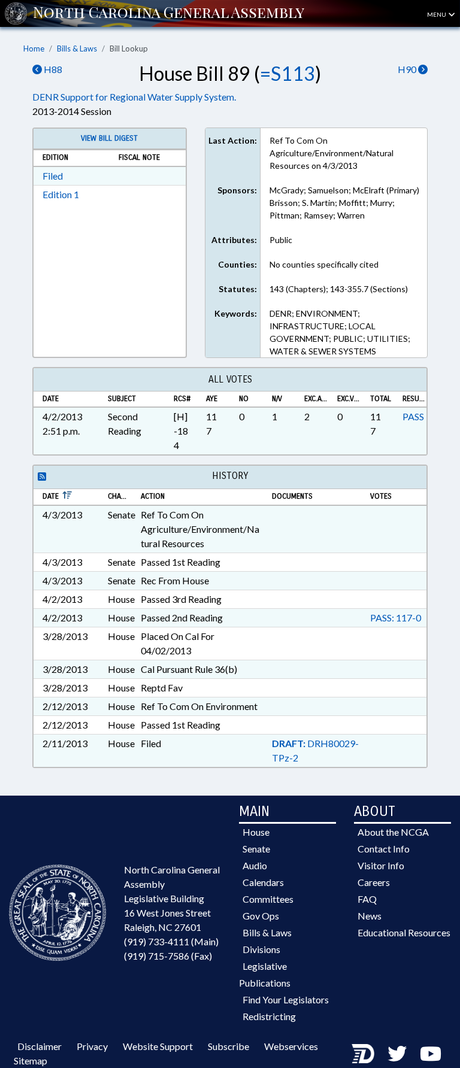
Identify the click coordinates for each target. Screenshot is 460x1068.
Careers (374, 882)
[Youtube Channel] (430, 1053)
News (370, 915)
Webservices (291, 1046)
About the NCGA (393, 832)
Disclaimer (39, 1046)
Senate (256, 848)
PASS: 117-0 (395, 617)
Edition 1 (61, 194)
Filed (53, 175)
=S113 (287, 73)
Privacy (92, 1046)
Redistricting (269, 1016)
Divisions (261, 949)
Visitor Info (381, 865)
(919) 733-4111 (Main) (171, 941)
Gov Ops (261, 915)
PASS (413, 416)
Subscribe (228, 1046)
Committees (268, 899)
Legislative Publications (264, 974)
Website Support (158, 1046)
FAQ (367, 899)
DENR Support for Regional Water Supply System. (134, 96)
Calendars (263, 882)
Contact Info (384, 848)
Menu (437, 14)
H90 (408, 69)
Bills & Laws (77, 48)
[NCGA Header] (168, 13)
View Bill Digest (109, 138)
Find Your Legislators (286, 999)
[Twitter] (397, 1053)
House (256, 832)
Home (33, 48)
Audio (255, 865)
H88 (52, 69)
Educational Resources (404, 932)
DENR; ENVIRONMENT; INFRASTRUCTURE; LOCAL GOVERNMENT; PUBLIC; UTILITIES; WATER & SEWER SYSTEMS (340, 332)
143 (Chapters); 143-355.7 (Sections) (339, 289)
